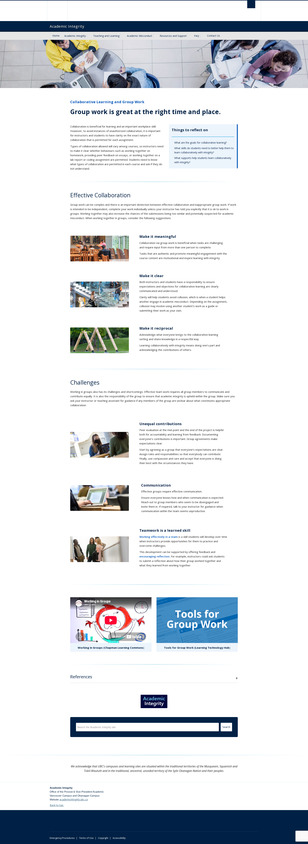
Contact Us (213, 35)
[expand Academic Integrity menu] (89, 36)
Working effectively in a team (158, 537)
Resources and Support (173, 35)
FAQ (196, 35)
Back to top (57, 805)
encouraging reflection (154, 556)
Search (226, 727)
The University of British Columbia (57, 11)
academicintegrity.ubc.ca (74, 799)
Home (56, 35)
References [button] (81, 677)
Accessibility (119, 838)
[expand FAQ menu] (202, 36)
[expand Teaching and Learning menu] (122, 36)
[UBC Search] (251, 4)
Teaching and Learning (106, 35)
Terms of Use (86, 838)
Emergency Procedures (62, 838)
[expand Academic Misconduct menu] (155, 36)
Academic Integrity (75, 35)
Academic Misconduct (139, 35)
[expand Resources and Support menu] (190, 36)
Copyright (103, 838)
